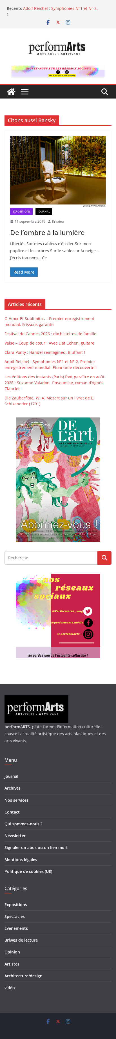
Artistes (12, 964)
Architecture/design (24, 975)
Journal (44, 211)
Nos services (16, 800)
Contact (12, 812)
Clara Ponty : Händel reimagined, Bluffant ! (63, 6)
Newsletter (15, 835)
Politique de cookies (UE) (28, 871)
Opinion (12, 952)
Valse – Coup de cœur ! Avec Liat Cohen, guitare (49, 343)
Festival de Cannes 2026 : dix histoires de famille (50, 333)
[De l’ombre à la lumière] (58, 172)
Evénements (16, 928)
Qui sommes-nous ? (23, 823)
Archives (13, 788)
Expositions (21, 211)
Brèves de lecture (21, 940)
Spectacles (15, 916)
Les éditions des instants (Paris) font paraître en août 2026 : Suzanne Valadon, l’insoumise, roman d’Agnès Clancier (54, 382)
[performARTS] (11, 92)
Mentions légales (21, 859)
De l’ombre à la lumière (47, 232)
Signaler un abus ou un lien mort (36, 847)
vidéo (10, 987)
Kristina (58, 221)
